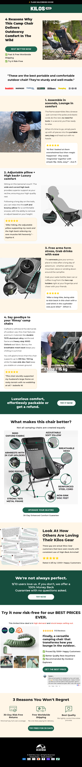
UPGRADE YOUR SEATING (41, 510)
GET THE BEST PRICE (55, 669)
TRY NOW (41, 597)
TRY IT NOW (66, 403)
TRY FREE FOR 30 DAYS (41, 728)
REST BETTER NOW (21, 49)
